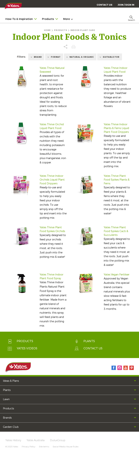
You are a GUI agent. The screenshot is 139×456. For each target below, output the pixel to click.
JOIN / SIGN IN (126, 4)
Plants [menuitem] (6, 390)
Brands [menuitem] (7, 417)
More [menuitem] (66, 19)
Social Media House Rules (65, 446)
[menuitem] (126, 4)
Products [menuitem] (48, 19)
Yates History (13, 440)
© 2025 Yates (11, 446)
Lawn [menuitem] (6, 399)
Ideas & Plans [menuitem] (11, 381)
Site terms (44, 446)
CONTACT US (104, 4)
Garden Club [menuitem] (11, 427)
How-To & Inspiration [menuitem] (19, 19)
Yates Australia (36, 440)
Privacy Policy (28, 446)
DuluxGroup (57, 440)
